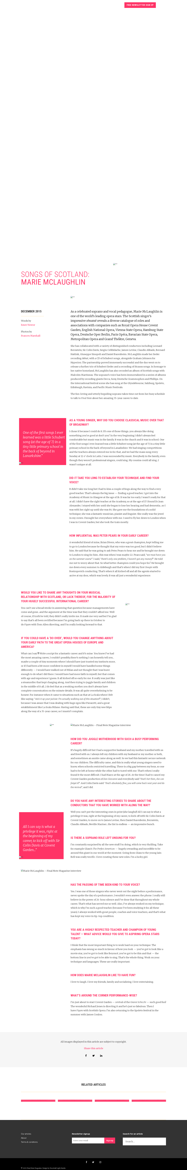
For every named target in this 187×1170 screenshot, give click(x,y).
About (23, 1138)
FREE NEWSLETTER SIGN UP (140, 5)
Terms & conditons (29, 1142)
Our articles (26, 1134)
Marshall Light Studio (58, 1168)
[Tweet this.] (93, 1055)
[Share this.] (86, 1055)
